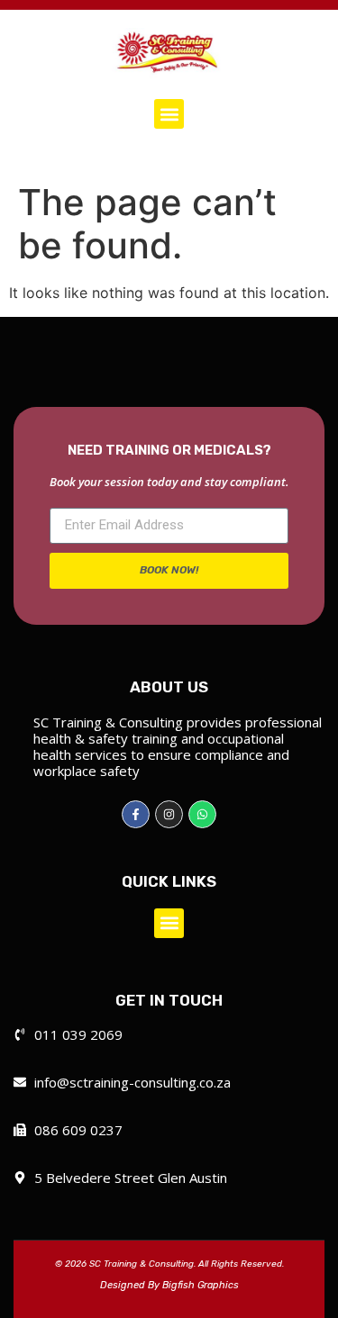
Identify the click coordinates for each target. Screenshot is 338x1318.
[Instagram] (169, 814)
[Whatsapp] (202, 814)
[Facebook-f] (136, 814)
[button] (169, 114)
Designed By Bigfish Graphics (169, 1285)
